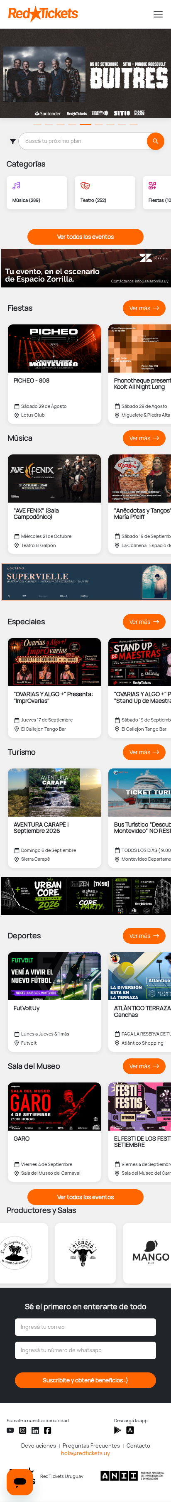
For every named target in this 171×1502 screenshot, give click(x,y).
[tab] (37, 124)
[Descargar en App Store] (117, 1430)
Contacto (138, 1445)
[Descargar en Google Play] (130, 1430)
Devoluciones (38, 1445)
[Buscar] (155, 141)
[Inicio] (77, 14)
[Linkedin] (35, 1430)
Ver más (140, 308)
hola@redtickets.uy (85, 1453)
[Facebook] (47, 1430)
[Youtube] (10, 1430)
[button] (154, 14)
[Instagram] (23, 1430)
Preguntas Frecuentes (91, 1445)
